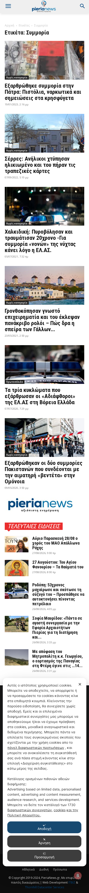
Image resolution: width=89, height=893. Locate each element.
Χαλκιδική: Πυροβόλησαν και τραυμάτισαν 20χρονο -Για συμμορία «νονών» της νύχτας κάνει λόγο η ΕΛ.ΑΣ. (40, 240)
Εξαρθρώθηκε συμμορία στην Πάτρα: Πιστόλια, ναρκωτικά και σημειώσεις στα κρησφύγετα (43, 91)
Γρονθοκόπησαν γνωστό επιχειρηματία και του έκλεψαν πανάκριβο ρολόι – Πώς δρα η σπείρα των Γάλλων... (42, 320)
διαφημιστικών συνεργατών (29, 810)
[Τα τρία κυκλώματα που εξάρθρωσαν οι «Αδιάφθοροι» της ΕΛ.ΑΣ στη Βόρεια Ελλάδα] (44, 364)
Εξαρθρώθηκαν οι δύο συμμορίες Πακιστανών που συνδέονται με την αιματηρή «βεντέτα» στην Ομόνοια (43, 472)
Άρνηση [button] (44, 843)
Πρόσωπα (60, 869)
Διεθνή (44, 869)
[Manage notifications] (78, 875)
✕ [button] (80, 684)
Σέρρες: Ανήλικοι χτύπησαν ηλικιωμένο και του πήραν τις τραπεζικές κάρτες (40, 164)
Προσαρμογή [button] (44, 857)
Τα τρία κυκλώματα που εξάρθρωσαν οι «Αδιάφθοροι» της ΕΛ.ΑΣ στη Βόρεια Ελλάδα (40, 396)
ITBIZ (72, 882)
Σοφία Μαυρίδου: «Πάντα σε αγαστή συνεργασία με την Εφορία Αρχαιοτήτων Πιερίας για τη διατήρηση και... (57, 628)
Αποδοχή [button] (44, 829)
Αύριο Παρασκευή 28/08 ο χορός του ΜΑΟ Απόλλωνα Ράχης (56, 543)
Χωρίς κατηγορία (16, 77)
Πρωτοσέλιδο (14, 381)
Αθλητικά (28, 869)
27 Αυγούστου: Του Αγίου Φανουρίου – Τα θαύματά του (58, 564)
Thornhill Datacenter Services (44, 887)
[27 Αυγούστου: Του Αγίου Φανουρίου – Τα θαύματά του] (16, 568)
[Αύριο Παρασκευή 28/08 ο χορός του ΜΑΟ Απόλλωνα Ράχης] (16, 544)
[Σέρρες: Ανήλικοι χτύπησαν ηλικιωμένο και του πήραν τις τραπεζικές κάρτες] (44, 133)
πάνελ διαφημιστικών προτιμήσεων (35, 748)
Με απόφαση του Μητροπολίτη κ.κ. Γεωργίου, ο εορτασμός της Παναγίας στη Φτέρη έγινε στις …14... (57, 658)
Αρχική (9, 25)
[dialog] (44, 772)
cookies (60, 810)
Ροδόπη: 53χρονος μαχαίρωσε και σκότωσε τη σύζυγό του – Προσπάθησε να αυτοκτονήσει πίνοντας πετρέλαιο (58, 594)
